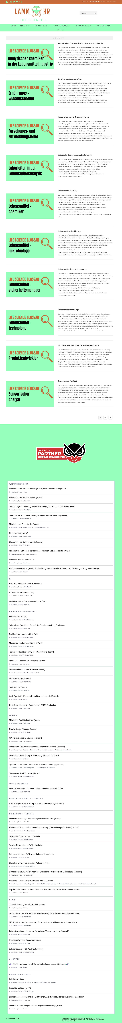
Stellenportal (65, 1018)
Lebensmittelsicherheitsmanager (72, 269)
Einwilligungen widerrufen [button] (69, 1021)
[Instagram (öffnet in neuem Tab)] (10, 2)
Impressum (89, 1018)
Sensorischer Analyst (67, 381)
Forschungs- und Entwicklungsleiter (73, 117)
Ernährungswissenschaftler (70, 79)
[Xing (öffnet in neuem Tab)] (17, 2)
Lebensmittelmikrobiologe (69, 231)
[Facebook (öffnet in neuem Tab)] (7, 2)
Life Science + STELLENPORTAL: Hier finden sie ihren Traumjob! (99, 1)
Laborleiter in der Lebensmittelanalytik (75, 155)
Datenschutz (97, 1018)
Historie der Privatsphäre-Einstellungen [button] (92, 1019)
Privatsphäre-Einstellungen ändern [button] (71, 1019)
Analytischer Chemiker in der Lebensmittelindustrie (80, 43)
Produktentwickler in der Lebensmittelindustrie (78, 345)
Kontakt (83, 1018)
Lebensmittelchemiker (67, 190)
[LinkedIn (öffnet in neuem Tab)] (14, 2)
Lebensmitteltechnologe (68, 309)
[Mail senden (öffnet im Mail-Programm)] (20, 2)
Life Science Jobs (75, 1018)
